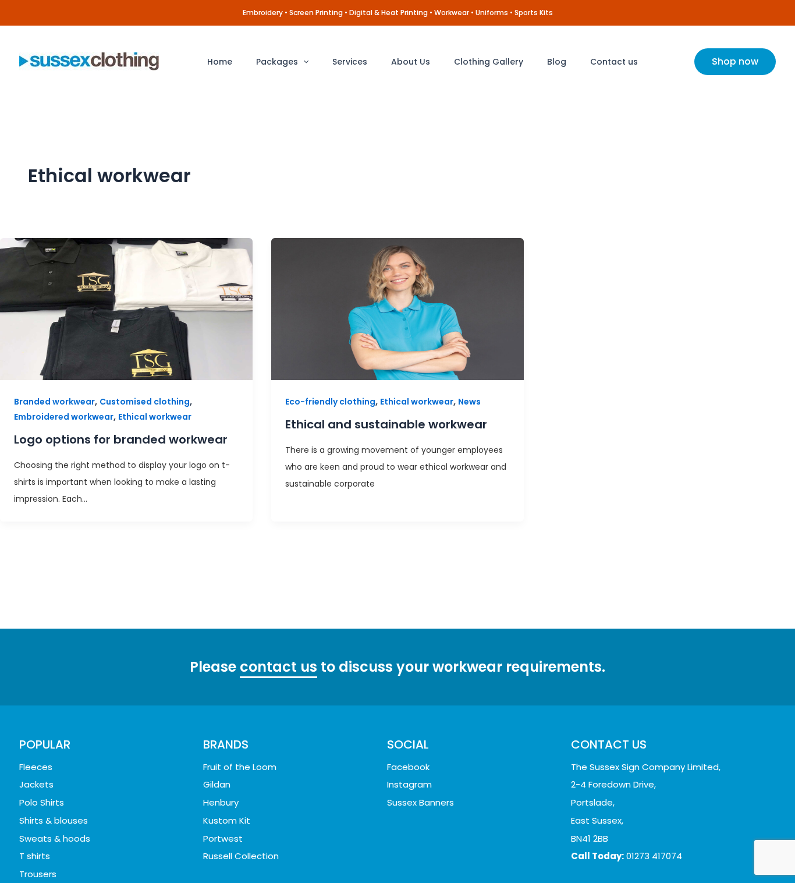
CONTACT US (609, 744)
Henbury (221, 802)
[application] (303, 61)
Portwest (223, 838)
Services (349, 62)
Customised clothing (145, 401)
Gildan (216, 784)
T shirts (34, 856)
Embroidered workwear (63, 417)
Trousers (37, 874)
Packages (277, 62)
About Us (410, 62)
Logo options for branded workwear (121, 439)
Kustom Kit (226, 820)
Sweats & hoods (54, 838)
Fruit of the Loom (239, 767)
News (469, 401)
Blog (556, 62)
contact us (278, 666)
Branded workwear (54, 401)
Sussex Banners (420, 802)
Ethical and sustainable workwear (386, 424)
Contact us (614, 62)
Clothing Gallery (488, 62)
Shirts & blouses (53, 820)
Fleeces (35, 767)
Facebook (408, 767)
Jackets (36, 784)
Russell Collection (241, 856)
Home (219, 62)
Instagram (409, 784)
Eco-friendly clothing (330, 401)
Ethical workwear (154, 417)
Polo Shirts (41, 802)
